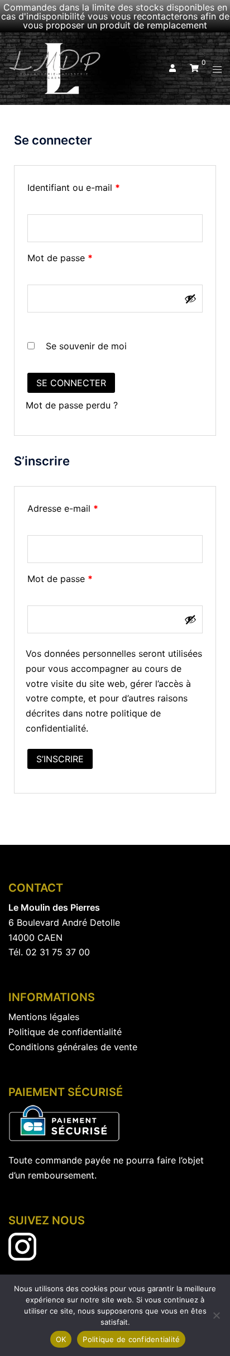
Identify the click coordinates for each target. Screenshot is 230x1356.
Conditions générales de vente (72, 1046)
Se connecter (71, 382)
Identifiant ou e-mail (96, 186)
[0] (194, 68)
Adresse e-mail (86, 506)
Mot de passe (83, 256)
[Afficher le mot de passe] (190, 298)
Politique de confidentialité (131, 1339)
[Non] (216, 1315)
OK (61, 1339)
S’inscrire (60, 758)
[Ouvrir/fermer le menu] (217, 68)
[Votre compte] (171, 68)
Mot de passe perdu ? (72, 405)
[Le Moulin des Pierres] (55, 67)
